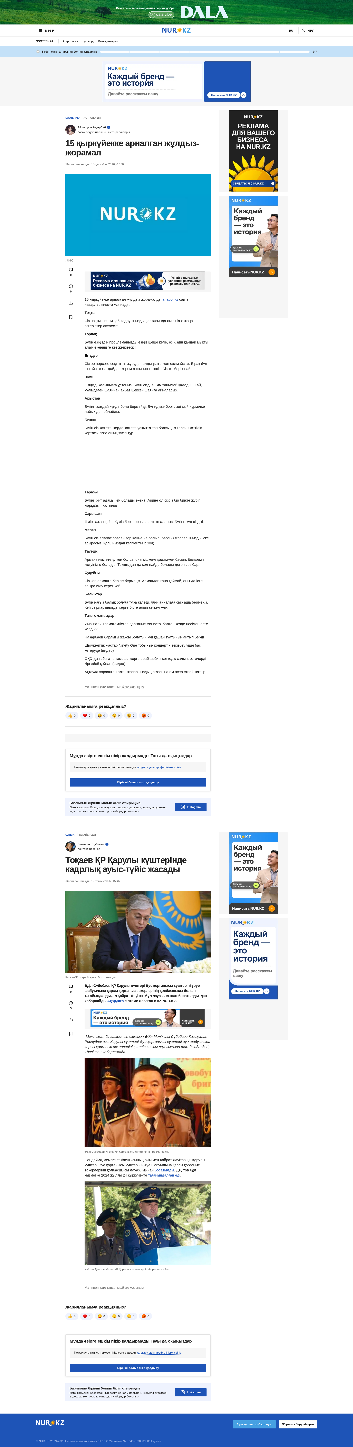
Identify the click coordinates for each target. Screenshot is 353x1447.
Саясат (70, 834)
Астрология (70, 41)
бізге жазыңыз (133, 687)
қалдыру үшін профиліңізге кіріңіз (159, 767)
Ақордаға (115, 1001)
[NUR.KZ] (176, 30)
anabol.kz (170, 299)
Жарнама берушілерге (298, 1424)
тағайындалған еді (164, 1175)
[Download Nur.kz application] (176, 12)
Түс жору (88, 41)
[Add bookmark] (70, 317)
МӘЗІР (49, 30)
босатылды (164, 1170)
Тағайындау (87, 834)
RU (291, 30)
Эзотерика (44, 41)
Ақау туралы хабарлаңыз (254, 1424)
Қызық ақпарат (108, 41)
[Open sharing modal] (70, 302)
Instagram (194, 807)
